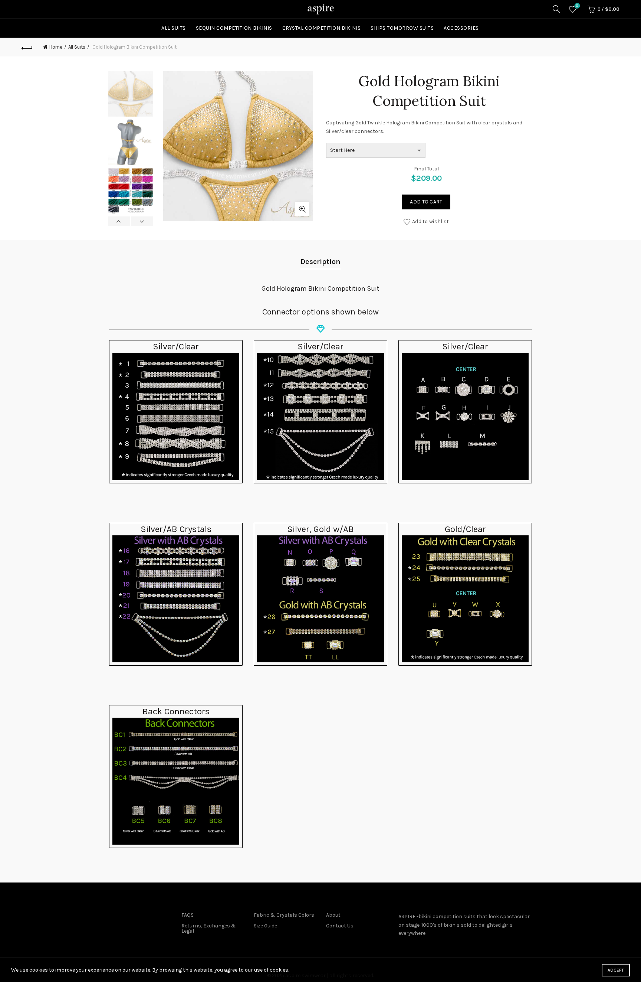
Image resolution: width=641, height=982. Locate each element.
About (333, 915)
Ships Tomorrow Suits (402, 28)
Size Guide (265, 926)
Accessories (461, 28)
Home (55, 47)
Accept (616, 970)
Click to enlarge (302, 209)
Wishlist (577, 6)
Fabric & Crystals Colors (284, 915)
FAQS (187, 915)
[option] (130, 95)
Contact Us (340, 926)
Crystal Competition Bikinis (321, 28)
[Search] (556, 8)
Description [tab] (320, 261)
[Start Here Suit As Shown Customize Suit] (375, 150)
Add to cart (426, 202)
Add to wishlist (430, 221)
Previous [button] (119, 221)
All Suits (173, 28)
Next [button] (142, 221)
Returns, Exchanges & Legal (208, 928)
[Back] (27, 47)
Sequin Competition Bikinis (234, 28)
